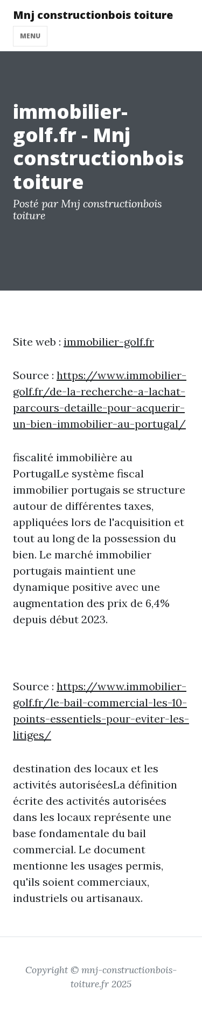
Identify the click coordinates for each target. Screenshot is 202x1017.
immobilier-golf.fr (109, 341)
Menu (30, 36)
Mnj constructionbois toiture (93, 15)
